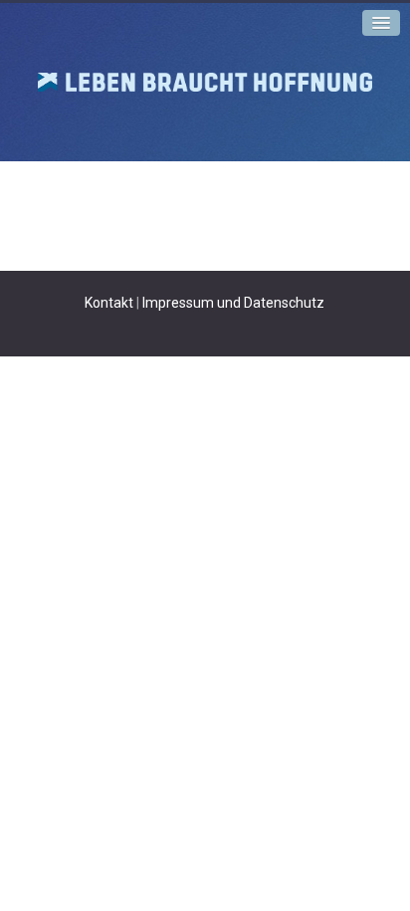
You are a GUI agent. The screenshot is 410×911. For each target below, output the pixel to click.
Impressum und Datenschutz (233, 303)
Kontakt (109, 303)
